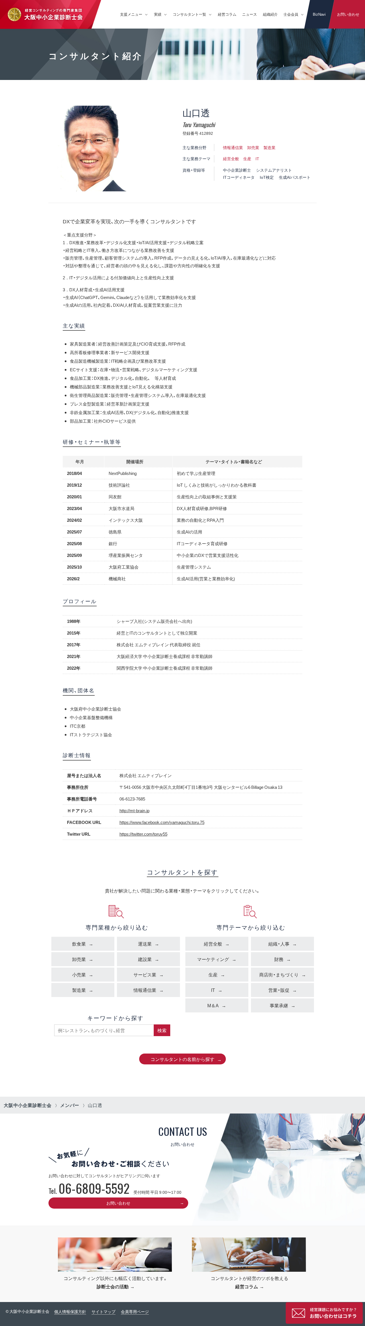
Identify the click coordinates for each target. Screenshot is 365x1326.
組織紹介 (270, 14)
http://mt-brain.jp (134, 810)
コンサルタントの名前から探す (182, 1059)
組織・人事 (278, 943)
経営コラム (227, 14)
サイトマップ (103, 1311)
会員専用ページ (135, 1311)
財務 (278, 959)
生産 (247, 158)
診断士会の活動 (113, 1286)
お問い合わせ (348, 14)
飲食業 (79, 943)
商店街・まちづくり (279, 974)
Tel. (88, 1190)
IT (257, 158)
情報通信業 (233, 147)
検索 (162, 1030)
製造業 (269, 147)
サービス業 (144, 974)
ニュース (249, 14)
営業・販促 (278, 989)
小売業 (79, 974)
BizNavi (319, 14)
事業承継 (279, 1005)
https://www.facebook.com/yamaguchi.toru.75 (161, 822)
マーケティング (213, 959)
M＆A (213, 1005)
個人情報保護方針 (70, 1311)
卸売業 (253, 147)
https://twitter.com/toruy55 (143, 834)
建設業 (145, 959)
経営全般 (231, 158)
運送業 (145, 943)
